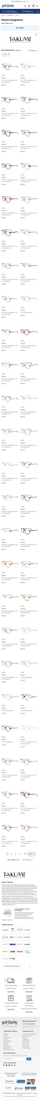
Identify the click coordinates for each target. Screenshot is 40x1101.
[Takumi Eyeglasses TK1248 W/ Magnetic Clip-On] (10, 564)
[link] (20, 1082)
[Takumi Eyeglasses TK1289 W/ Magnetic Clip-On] (10, 299)
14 (25, 854)
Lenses (5, 1039)
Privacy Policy (26, 1041)
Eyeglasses (10, 15)
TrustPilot (8, 1088)
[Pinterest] (9, 1065)
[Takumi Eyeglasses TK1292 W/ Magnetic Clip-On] (10, 266)
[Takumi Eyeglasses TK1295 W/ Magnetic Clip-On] (29, 199)
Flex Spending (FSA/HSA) (29, 1034)
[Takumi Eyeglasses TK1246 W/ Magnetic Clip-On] (10, 597)
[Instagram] (12, 1065)
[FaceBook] (3, 1065)
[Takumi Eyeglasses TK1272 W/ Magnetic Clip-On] (29, 431)
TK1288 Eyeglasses (26, 312)
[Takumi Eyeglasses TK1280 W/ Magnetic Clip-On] (10, 398)
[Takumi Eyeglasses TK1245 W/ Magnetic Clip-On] (29, 597)
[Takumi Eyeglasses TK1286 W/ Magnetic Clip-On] (29, 332)
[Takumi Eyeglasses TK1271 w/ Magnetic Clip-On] (10, 828)
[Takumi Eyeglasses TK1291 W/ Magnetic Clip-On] (29, 266)
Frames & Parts (7, 1041)
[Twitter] (6, 1065)
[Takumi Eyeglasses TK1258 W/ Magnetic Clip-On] (10, 531)
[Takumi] (36, 35)
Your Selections (8, 50)
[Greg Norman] (27, 951)
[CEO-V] (12, 930)
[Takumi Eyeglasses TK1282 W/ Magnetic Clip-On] (10, 365)
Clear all (18, 50)
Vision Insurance (26, 1036)
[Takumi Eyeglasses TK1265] (10, 697)
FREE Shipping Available (11, 1073)
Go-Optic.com (10, 1093)
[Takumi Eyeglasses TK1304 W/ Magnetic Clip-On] (29, 100)
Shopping (6, 1043)
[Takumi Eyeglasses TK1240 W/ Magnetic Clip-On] (29, 630)
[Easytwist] (27, 937)
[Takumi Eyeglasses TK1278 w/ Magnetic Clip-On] (29, 761)
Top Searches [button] (20, 1098)
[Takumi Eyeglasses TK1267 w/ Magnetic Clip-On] (29, 828)
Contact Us (25, 1039)
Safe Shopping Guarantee (29, 1074)
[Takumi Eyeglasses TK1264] (29, 697)
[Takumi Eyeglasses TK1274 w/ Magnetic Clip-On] (29, 794)
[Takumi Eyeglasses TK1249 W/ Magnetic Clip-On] (29, 531)
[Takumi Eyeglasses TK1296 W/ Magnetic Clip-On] (10, 199)
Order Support (7, 1046)
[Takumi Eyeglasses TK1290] (29, 664)
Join (29, 1059)
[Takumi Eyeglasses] (10, 1024)
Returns (5, 1036)
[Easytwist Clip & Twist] (12, 959)
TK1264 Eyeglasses (26, 710)
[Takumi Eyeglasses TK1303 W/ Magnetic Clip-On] (10, 133)
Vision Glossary (26, 1048)
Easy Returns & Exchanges (29, 1073)
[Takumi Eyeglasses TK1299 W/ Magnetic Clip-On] (29, 166)
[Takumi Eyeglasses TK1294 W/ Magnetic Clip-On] (10, 232)
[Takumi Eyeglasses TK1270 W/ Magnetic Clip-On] (10, 465)
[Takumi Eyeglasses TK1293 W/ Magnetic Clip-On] (29, 232)
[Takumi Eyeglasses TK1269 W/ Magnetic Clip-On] (29, 465)
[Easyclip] (27, 944)
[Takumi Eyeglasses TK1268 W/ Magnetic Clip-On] (10, 498)
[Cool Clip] (20, 930)
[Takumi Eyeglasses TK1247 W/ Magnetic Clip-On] (29, 564)
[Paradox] (27, 930)
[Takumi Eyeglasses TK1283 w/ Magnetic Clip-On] (29, 728)
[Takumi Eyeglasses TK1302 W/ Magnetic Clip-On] (29, 133)
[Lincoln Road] (5, 951)
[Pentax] (20, 951)
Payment (5, 1044)
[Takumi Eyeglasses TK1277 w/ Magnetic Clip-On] (10, 761)
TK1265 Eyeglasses (7, 710)
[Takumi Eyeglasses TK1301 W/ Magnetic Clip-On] (10, 166)
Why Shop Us (7, 1048)
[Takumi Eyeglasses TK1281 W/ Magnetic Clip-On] (29, 365)
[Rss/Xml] (15, 1065)
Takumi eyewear (20, 903)
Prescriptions (6, 1037)
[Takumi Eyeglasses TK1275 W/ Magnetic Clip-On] (10, 431)
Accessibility (25, 1046)
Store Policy (25, 1044)
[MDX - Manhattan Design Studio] (20, 944)
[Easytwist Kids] (5, 930)
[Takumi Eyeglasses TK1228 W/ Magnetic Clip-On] (10, 664)
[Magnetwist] (12, 944)
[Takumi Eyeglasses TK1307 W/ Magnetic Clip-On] (10, 100)
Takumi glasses (31, 903)
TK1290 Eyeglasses (26, 677)
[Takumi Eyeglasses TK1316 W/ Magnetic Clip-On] (10, 67)
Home (3, 15)
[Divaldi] (20, 937)
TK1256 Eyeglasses (7, 742)
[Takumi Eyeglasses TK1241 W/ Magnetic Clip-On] (10, 630)
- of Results (13, 860)
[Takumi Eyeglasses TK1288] (29, 299)
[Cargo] (12, 951)
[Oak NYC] (12, 937)
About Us (24, 1037)
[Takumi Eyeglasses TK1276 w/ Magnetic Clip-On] (10, 794)
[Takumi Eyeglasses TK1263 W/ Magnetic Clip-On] (29, 498)
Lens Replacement (8, 1049)
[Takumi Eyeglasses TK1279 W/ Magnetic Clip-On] (29, 398)
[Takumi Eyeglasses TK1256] (10, 728)
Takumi (17, 15)
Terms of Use (25, 1043)
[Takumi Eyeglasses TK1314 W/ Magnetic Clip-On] (29, 67)
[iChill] (5, 937)
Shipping (5, 1034)
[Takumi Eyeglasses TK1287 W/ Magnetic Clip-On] (10, 332)
